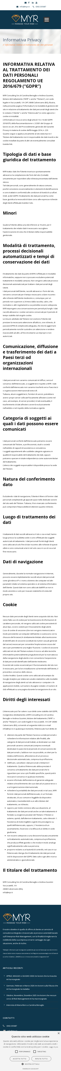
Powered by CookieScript (31, 1069)
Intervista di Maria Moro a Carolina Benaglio (25, 1005)
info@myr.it (8, 728)
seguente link (44, 957)
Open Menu (47, 19)
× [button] (58, 1033)
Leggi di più (53, 1047)
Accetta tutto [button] (19, 1059)
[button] (16, 1051)
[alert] (30, 1051)
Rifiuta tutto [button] (41, 1059)
